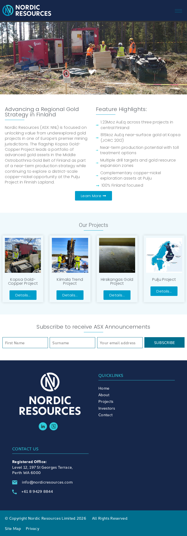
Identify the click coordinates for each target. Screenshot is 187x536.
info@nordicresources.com (47, 482)
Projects (105, 401)
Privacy (32, 528)
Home (103, 388)
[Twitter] (53, 426)
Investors (106, 408)
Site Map (13, 528)
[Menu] (183, 10)
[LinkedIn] (43, 426)
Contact (105, 414)
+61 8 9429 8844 (37, 491)
